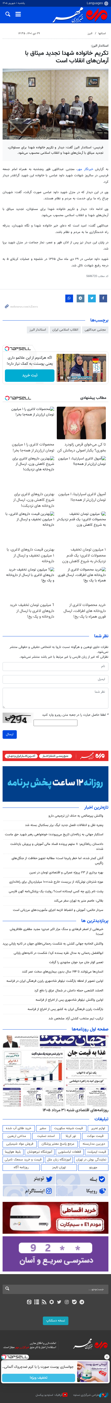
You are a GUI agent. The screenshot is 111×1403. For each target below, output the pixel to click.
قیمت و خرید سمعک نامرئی (23, 1159)
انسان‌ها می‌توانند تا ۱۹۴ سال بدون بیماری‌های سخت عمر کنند (62, 971)
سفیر (42, 1128)
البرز (90, 33)
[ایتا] (29, 1302)
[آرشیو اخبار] (36, 1302)
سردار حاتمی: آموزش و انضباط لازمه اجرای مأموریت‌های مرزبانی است (58, 910)
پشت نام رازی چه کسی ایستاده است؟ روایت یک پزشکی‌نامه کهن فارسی (56, 891)
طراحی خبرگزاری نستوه (86, 1395)
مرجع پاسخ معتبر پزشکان (58, 1143)
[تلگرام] (82, 1302)
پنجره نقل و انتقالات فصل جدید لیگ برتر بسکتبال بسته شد (63, 825)
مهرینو (93, 1167)
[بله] (74, 1302)
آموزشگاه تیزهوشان (39, 1151)
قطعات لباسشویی (69, 1151)
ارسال (9, 734)
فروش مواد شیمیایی (19, 1143)
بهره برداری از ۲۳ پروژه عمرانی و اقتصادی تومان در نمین (66, 872)
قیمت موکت (95, 1136)
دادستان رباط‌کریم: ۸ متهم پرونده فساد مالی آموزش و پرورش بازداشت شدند (56, 847)
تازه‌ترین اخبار (96, 807)
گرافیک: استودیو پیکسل (49, 1395)
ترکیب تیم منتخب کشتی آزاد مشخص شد (76, 1018)
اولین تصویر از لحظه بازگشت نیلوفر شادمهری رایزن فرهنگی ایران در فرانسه (54, 981)
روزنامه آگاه (21, 1167)
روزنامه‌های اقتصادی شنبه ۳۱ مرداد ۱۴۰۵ (75, 1110)
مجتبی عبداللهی (95, 329)
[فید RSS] (44, 1302)
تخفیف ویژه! (39, 1378)
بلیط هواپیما (13, 1151)
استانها (102, 33)
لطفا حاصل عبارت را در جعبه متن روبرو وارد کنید (75, 715)
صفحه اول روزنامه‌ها (90, 1029)
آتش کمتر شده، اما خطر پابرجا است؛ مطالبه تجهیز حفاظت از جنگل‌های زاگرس (57, 861)
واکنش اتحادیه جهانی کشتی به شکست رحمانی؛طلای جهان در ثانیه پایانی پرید (53, 943)
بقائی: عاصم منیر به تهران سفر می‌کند (78, 900)
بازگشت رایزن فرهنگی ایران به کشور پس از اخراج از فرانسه (65, 1009)
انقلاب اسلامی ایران (65, 329)
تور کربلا (71, 1136)
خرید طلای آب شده (18, 1128)
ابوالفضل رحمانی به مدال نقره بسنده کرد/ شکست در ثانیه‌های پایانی (58, 953)
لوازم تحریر (98, 1128)
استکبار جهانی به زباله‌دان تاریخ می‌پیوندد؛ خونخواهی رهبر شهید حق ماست (54, 834)
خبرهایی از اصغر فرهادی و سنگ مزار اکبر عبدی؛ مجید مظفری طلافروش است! (56, 932)
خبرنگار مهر (85, 169)
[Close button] (107, 1357)
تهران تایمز (59, 1167)
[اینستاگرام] (67, 1302)
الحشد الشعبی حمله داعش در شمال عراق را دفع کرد (68, 990)
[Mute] (69, 378)
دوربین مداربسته (94, 1143)
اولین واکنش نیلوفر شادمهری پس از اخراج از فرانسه (69, 1000)
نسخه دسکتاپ (55, 1320)
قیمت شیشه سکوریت (68, 1128)
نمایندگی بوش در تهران (91, 1159)
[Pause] (62, 378)
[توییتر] (59, 1302)
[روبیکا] (52, 1302)
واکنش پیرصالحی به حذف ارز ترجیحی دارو (76, 816)
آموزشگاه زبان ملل (59, 1159)
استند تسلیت (46, 1136)
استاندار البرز (37, 329)
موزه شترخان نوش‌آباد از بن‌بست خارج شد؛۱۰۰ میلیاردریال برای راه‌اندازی (56, 882)
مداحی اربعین (16, 1136)
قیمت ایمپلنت (96, 1151)
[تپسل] (7, 348)
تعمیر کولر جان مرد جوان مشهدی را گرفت (76, 962)
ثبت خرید (29, 375)
